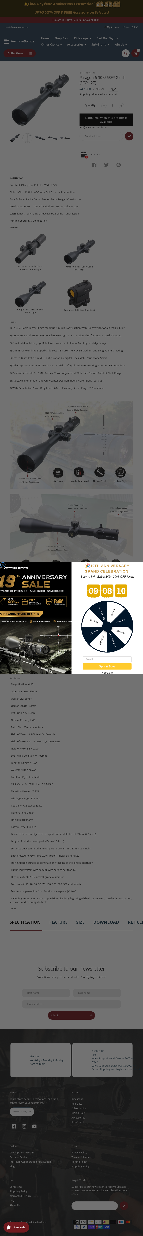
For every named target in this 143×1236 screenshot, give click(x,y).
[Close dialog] (3, 564)
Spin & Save (107, 666)
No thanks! (107, 673)
